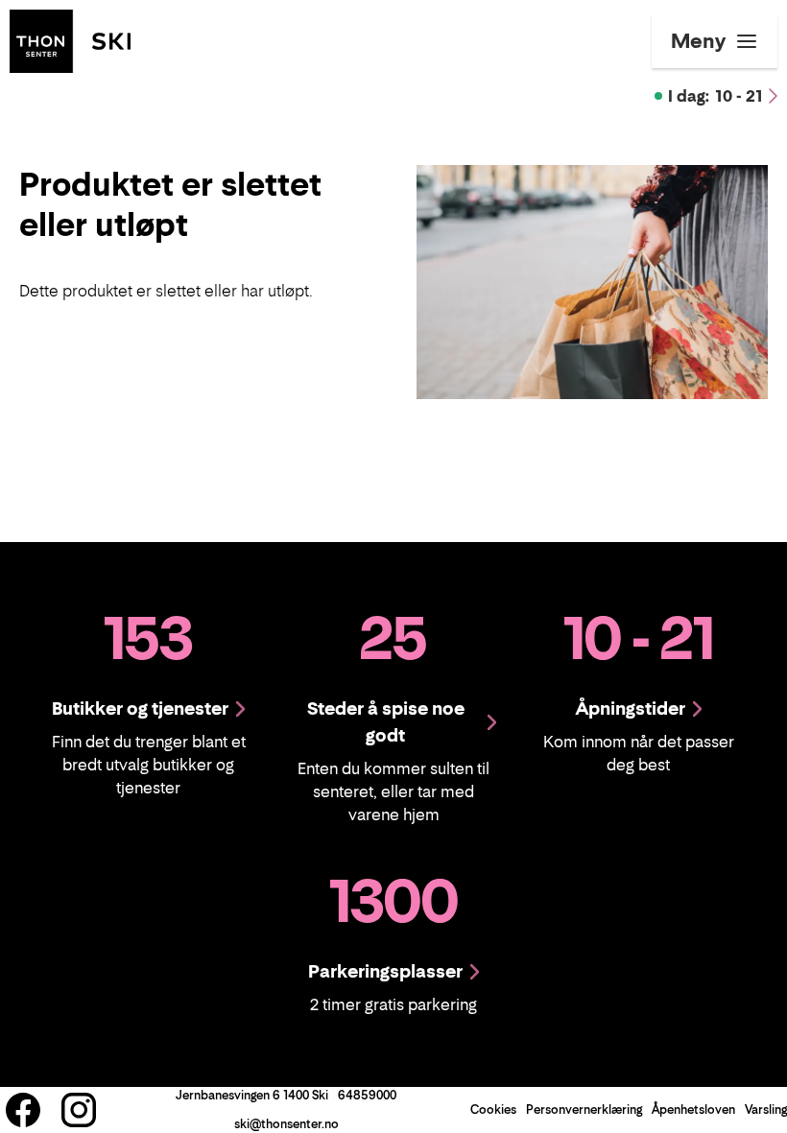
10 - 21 (715, 96)
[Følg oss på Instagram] (79, 1110)
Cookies (493, 1109)
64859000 (367, 1095)
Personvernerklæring (584, 1109)
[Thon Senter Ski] (70, 39)
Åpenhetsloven (693, 1109)
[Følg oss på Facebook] (23, 1110)
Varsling (766, 1109)
